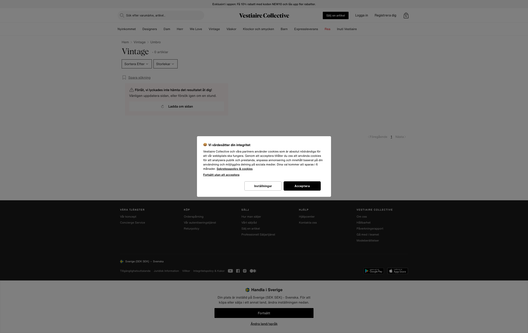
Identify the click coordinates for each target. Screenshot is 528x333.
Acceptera (302, 186)
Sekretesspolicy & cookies (235, 169)
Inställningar (263, 186)
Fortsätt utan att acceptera (221, 174)
